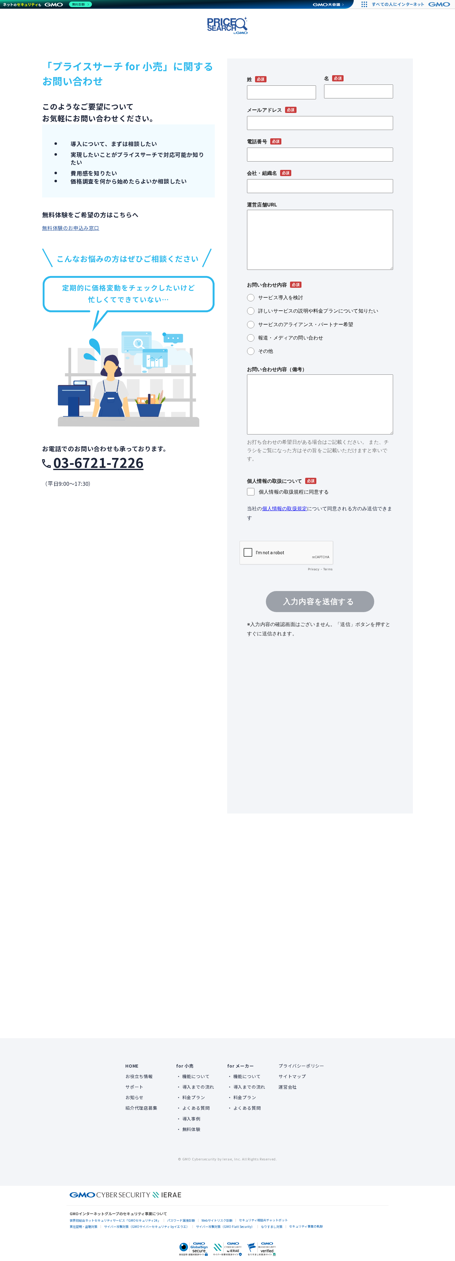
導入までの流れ (198, 1087)
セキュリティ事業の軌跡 (306, 1226)
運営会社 (288, 1087)
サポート (134, 1087)
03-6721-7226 (98, 462)
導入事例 (191, 1119)
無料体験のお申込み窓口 (70, 227)
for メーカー (241, 1066)
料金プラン (193, 1097)
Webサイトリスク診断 (217, 1220)
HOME (132, 1066)
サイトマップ (292, 1076)
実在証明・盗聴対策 (84, 1226)
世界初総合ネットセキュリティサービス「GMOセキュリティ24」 (115, 1220)
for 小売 (185, 1066)
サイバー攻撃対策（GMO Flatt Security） (225, 1226)
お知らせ (134, 1097)
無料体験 (191, 1129)
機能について (196, 1076)
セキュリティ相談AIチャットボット (263, 1220)
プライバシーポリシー (301, 1066)
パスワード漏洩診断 (181, 1220)
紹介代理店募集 (141, 1108)
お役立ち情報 (139, 1076)
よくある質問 (196, 1108)
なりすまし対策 (272, 1226)
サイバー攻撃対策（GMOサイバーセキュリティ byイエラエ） (146, 1226)
